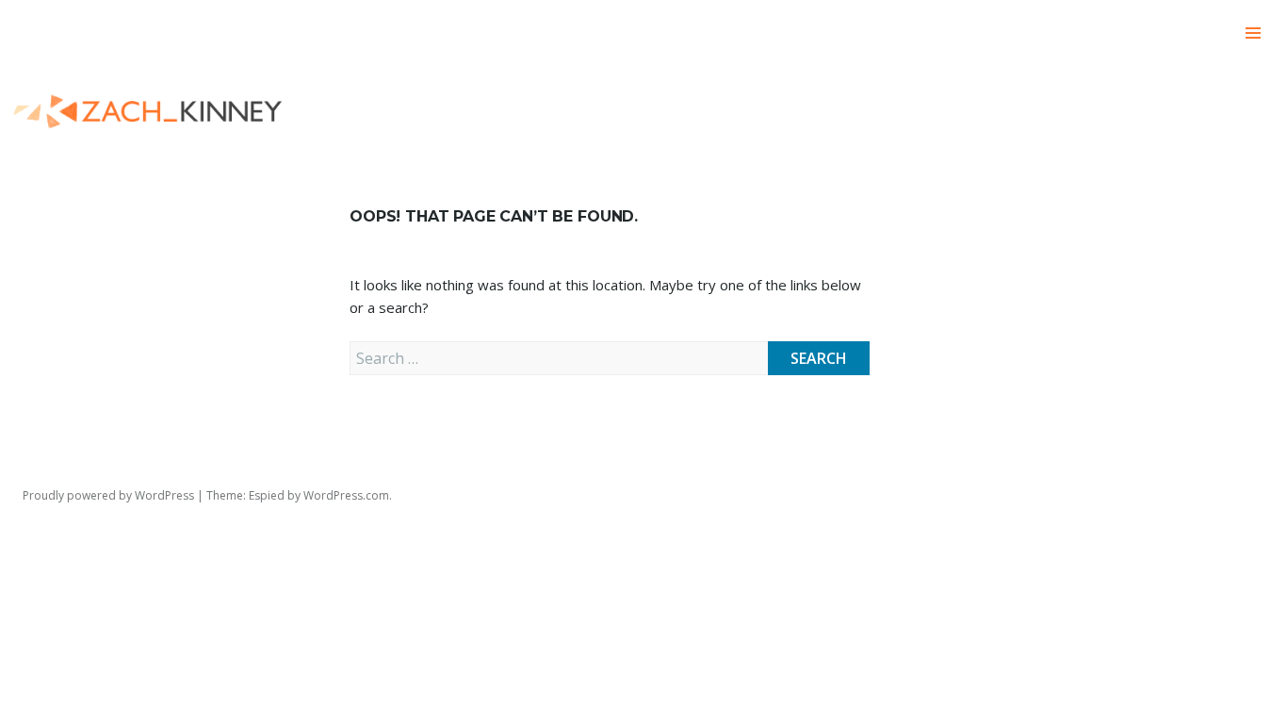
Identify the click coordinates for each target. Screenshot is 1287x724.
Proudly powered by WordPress (108, 495)
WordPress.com (346, 495)
